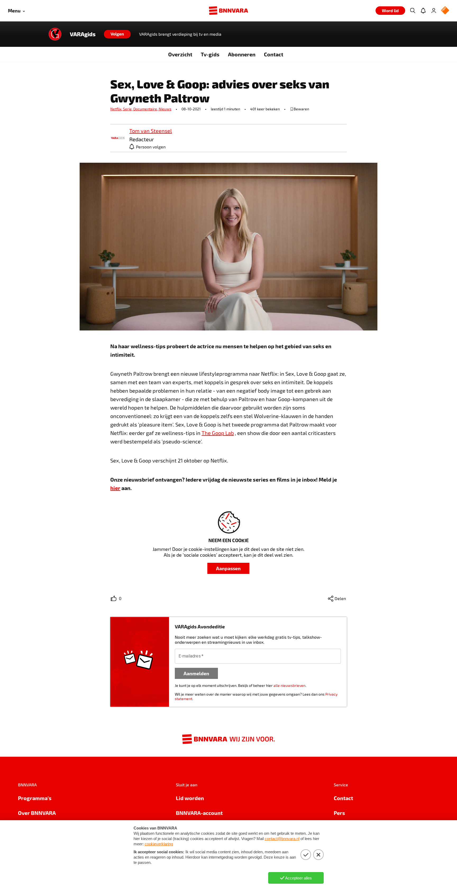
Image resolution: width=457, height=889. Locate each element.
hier (115, 488)
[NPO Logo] (445, 10)
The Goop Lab (218, 433)
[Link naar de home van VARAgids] (55, 34)
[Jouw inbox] (423, 10)
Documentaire (146, 109)
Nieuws (165, 109)
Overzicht (180, 54)
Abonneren (241, 54)
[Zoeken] (412, 10)
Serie (128, 109)
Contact (273, 54)
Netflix (116, 109)
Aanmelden (196, 673)
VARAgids (82, 34)
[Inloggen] (434, 10)
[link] (117, 138)
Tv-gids (210, 54)
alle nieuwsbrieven (289, 685)
